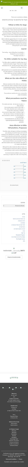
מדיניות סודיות (14, 417)
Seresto (14, 435)
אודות (23, 216)
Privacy (20, 459)
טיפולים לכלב (14, 423)
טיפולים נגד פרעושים (14, 440)
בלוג (24, 241)
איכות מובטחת (21, 220)
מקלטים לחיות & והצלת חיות (18, 237)
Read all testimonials (14, 257)
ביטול (14, 414)
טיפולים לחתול (14, 425)
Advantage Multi (14, 439)
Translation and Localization (11, 461)
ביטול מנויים (22, 226)
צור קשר (23, 233)
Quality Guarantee (14, 398)
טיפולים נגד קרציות (14, 442)
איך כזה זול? (14, 395)
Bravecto (14, 430)
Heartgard (14, 437)
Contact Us (14, 407)
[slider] (6, 160)
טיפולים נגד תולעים (14, 443)
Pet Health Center (20, 239)
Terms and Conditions (11, 459)
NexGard (14, 432)
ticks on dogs (6, 29)
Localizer (22, 461)
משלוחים (23, 222)
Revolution (14, 434)
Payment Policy (14, 416)
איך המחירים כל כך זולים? (19, 218)
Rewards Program (20, 235)
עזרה (24, 231)
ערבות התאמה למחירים (19, 229)
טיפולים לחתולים (14, 445)
